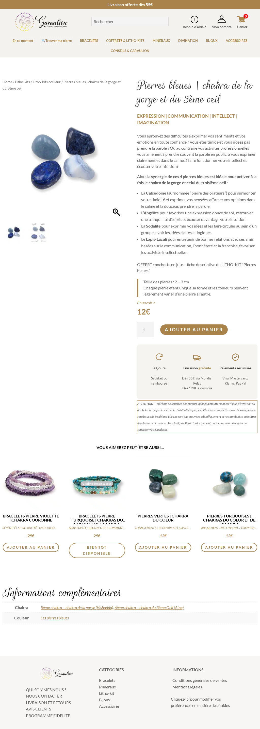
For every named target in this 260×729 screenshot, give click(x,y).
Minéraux (107, 686)
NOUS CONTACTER (44, 695)
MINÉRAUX (161, 41)
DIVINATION (188, 41)
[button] (116, 161)
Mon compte (222, 27)
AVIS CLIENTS (38, 708)
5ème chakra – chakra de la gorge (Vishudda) (77, 607)
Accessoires (109, 706)
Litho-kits (22, 82)
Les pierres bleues (55, 617)
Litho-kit (106, 693)
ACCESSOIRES (236, 41)
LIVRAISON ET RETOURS (48, 702)
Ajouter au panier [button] (31, 547)
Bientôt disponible (97, 550)
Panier (242, 27)
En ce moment (23, 41)
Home (7, 82)
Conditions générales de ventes (199, 680)
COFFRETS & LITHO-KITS (125, 41)
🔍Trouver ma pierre (56, 41)
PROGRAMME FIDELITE (48, 715)
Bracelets (107, 680)
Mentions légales (187, 686)
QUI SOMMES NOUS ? (46, 689)
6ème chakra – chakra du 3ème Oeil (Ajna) (149, 607)
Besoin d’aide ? (194, 27)
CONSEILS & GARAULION (130, 51)
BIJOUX (212, 41)
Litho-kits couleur (47, 82)
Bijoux (104, 699)
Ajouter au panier (194, 329)
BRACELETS (89, 41)
